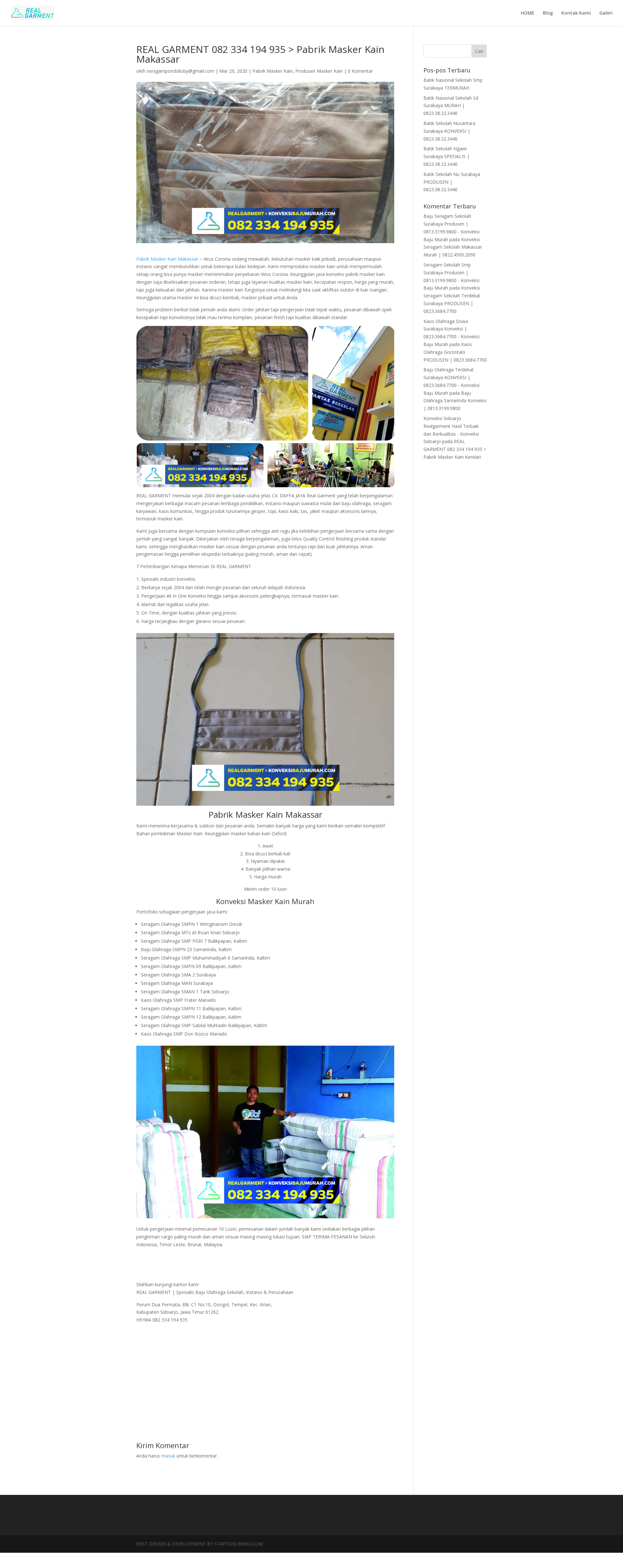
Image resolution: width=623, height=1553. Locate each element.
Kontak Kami (576, 13)
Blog (548, 13)
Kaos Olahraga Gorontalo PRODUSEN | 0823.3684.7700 (455, 352)
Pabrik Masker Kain (272, 71)
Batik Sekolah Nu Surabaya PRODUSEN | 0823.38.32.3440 (451, 182)
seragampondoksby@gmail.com (180, 71)
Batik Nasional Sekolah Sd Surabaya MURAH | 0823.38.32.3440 (450, 106)
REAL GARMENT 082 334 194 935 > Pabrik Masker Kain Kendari (454, 449)
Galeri (606, 13)
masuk (168, 1456)
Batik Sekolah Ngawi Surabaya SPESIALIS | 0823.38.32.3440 (446, 156)
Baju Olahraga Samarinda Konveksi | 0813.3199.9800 (454, 401)
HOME (527, 13)
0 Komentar (360, 71)
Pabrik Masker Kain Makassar (167, 259)
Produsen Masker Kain (319, 71)
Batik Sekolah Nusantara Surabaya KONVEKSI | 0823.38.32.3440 (449, 131)
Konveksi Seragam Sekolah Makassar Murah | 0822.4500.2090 (452, 247)
